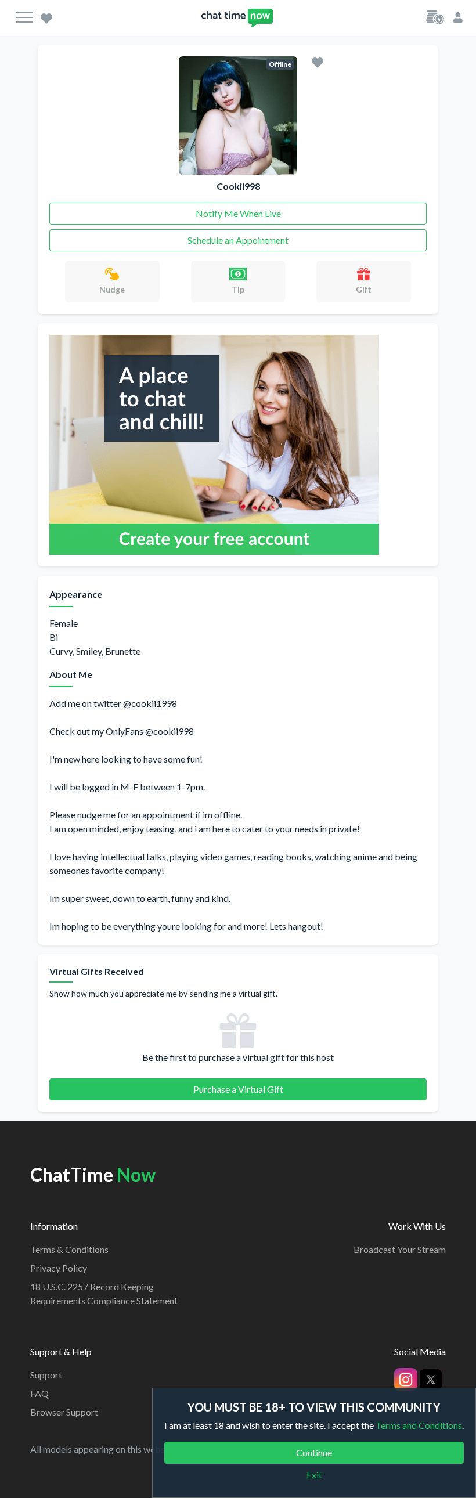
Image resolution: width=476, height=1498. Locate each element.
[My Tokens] (435, 16)
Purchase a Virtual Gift (238, 1089)
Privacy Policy (58, 1267)
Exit (314, 1474)
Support (46, 1374)
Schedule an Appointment (238, 240)
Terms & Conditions (69, 1249)
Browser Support (64, 1411)
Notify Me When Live (238, 213)
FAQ (39, 1393)
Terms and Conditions (419, 1425)
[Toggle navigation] (25, 17)
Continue (314, 1452)
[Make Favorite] (317, 61)
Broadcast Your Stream (400, 1249)
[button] (458, 16)
